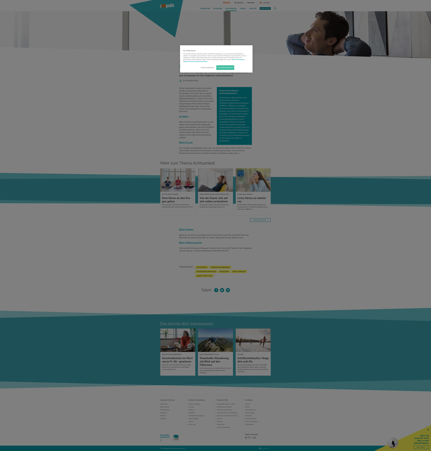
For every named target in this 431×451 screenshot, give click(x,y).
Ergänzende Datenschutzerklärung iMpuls (195, 61)
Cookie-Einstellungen (207, 67)
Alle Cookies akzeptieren (225, 67)
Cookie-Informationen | (238, 59)
